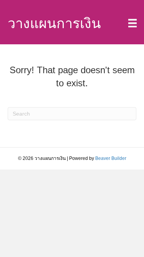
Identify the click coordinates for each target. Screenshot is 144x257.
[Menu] (132, 23)
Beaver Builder (110, 158)
